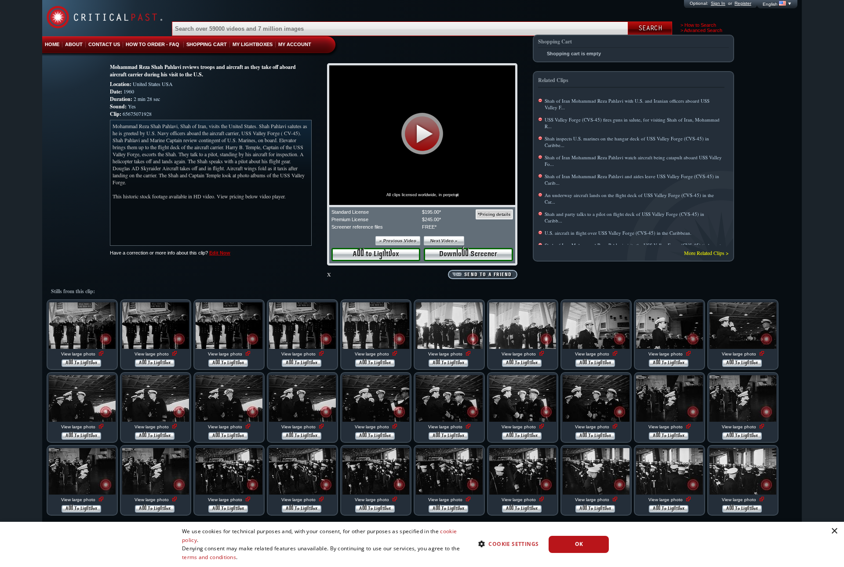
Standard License (350, 212)
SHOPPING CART (206, 44)
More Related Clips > (706, 252)
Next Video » (444, 240)
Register (743, 3)
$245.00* (431, 219)
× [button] (834, 531)
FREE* (429, 227)
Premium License (349, 219)
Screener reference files (357, 227)
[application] (422, 135)
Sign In (718, 3)
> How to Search (698, 25)
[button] (422, 133)
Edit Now (219, 252)
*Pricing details (494, 214)
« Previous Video (397, 240)
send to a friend (488, 275)
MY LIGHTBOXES (252, 44)
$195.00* (431, 212)
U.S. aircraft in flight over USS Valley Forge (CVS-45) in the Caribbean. (618, 233)
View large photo (79, 354)
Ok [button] (579, 544)
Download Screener (468, 254)
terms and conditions (209, 557)
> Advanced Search (701, 30)
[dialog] (422, 544)
